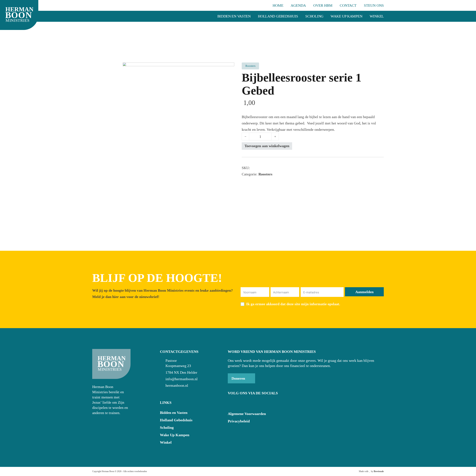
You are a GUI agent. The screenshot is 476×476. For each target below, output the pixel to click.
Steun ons (374, 5)
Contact (348, 5)
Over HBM (322, 5)
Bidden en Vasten (234, 16)
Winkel (377, 16)
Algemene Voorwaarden (247, 414)
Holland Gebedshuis (278, 16)
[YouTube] (239, 402)
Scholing (314, 16)
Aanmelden (364, 292)
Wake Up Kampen (346, 16)
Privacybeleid (239, 421)
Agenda (298, 5)
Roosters (265, 174)
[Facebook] (231, 402)
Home (278, 5)
